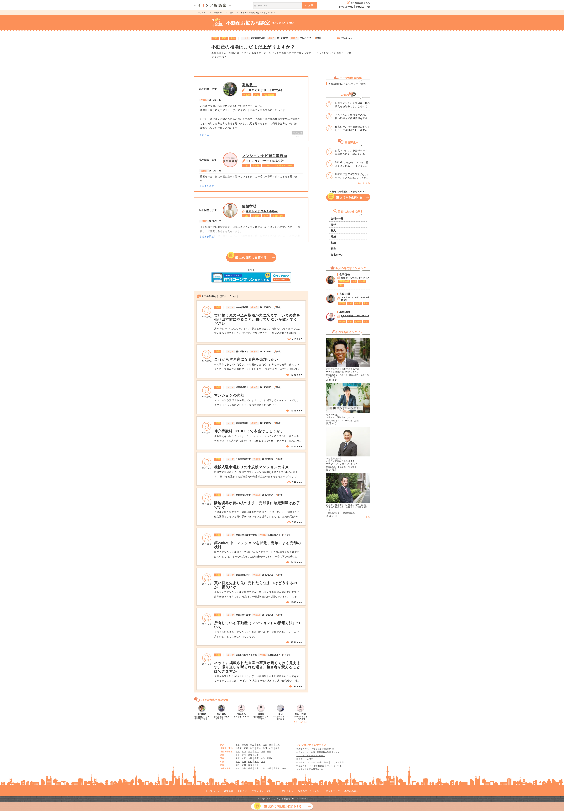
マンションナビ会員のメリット (310, 756)
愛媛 (250, 765)
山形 (271, 748)
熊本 (257, 768)
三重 (257, 755)
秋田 (265, 748)
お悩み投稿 (346, 6)
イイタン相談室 (317, 766)
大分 (263, 768)
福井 (257, 751)
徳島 (238, 765)
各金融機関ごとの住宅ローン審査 (347, 83)
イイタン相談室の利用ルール (309, 769)
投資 (333, 248)
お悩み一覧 (363, 6)
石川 (250, 751)
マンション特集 (334, 766)
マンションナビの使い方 (323, 749)
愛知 (250, 755)
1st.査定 (309, 759)
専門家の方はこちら (360, 3)
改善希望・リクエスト (310, 791)
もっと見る (302, 722)
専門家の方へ (351, 791)
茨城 (265, 745)
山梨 (263, 751)
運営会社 (228, 791)
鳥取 (238, 762)
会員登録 (300, 762)
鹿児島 (276, 768)
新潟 (238, 751)
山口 (263, 762)
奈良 (263, 758)
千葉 (259, 745)
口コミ (299, 759)
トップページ (202, 13)
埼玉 (252, 745)
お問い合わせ (287, 791)
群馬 (278, 745)
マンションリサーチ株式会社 (265, 160)
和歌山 (270, 758)
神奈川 (245, 745)
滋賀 (238, 758)
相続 (333, 242)
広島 (257, 762)
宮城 (259, 748)
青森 (246, 748)
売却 (232, 13)
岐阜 (238, 755)
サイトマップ (333, 791)
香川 (244, 765)
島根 (244, 762)
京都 (244, 758)
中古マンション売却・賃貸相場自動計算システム (319, 752)
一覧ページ (219, 13)
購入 (333, 230)
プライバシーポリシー (263, 791)
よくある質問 (337, 762)
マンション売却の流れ (318, 762)
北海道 (239, 748)
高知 (257, 765)
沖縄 (284, 768)
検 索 (310, 5)
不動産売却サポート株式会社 (265, 90)
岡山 (250, 762)
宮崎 (269, 768)
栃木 (271, 745)
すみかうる (301, 766)
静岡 (244, 755)
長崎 (250, 768)
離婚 (333, 236)
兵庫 (257, 758)
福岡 (238, 768)
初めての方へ (302, 749)
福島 (278, 748)
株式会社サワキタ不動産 (262, 211)
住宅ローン (337, 254)
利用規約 (242, 791)
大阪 (250, 758)
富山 (244, 751)
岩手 (252, 748)
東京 (238, 745)
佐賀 (244, 768)
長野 (269, 751)
